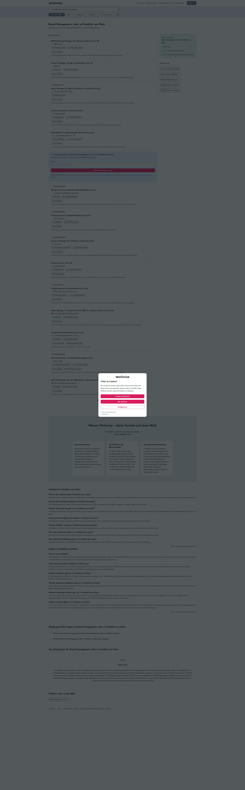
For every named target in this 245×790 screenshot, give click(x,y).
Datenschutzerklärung (108, 412)
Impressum (104, 414)
